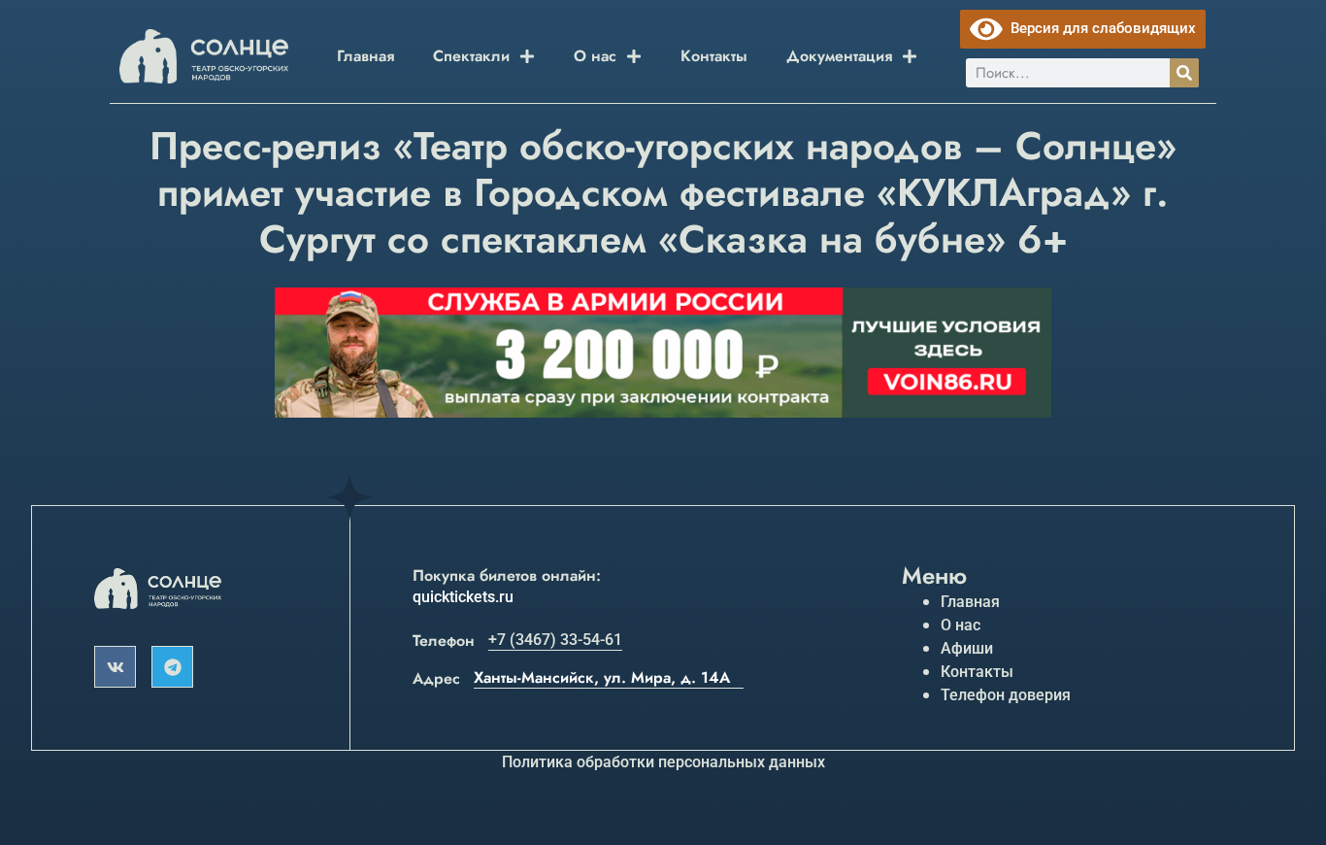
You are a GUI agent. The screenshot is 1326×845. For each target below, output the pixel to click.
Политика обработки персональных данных (663, 762)
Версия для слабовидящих (1099, 28)
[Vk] (115, 667)
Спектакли (471, 56)
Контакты (713, 56)
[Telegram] (172, 667)
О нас (595, 56)
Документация (839, 56)
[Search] (1184, 72)
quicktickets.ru (463, 597)
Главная (365, 56)
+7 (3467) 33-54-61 (555, 639)
